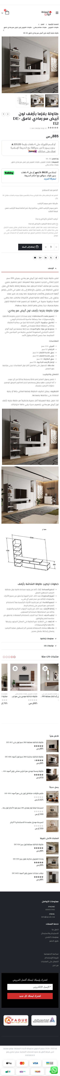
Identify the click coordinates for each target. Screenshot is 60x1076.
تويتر (51, 257)
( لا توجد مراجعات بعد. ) (38, 128)
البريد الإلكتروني (35, 257)
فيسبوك (56, 257)
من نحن (55, 965)
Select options (36, 668)
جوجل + (40, 257)
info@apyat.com (48, 917)
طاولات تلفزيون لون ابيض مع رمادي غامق (26, 162)
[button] (56, 13)
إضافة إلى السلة (28, 247)
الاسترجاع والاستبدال (50, 933)
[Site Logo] (46, 13)
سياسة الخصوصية (51, 954)
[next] (3, 114)
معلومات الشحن (52, 937)
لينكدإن (45, 257)
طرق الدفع (54, 941)
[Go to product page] (45, 677)
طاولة (38, 584)
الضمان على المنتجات (50, 961)
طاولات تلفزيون (45, 162)
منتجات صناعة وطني (52, 165)
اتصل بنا (55, 929)
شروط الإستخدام (52, 957)
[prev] (8, 114)
